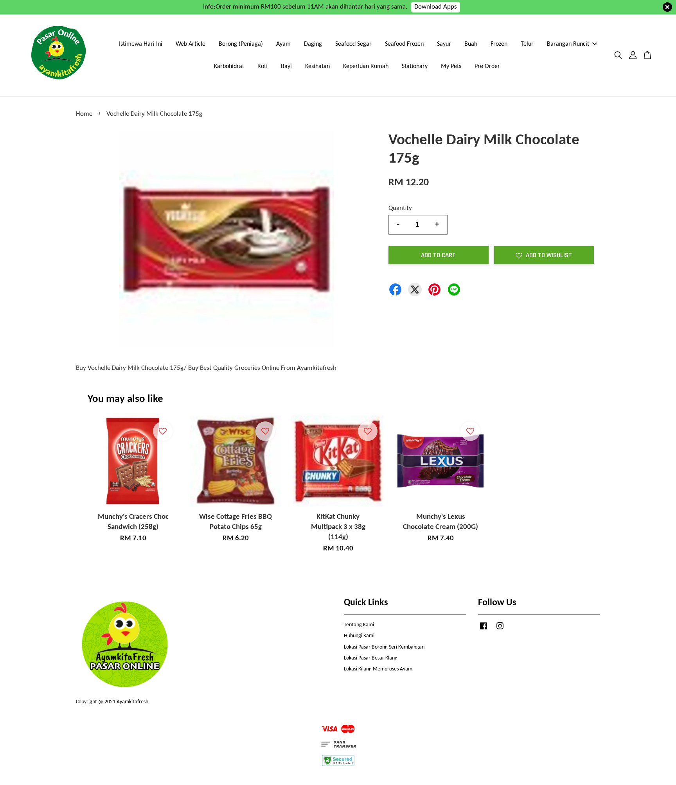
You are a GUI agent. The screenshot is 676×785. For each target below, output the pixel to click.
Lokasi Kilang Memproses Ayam (378, 669)
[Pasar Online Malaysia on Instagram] (499, 630)
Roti (262, 66)
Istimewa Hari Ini (140, 44)
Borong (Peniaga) (241, 44)
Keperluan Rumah (365, 66)
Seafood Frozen (404, 44)
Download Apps (435, 7)
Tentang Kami (359, 625)
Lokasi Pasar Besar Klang (370, 658)
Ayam (283, 44)
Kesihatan (317, 66)
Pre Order (487, 66)
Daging (313, 44)
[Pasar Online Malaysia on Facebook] (483, 630)
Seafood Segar (353, 44)
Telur (527, 44)
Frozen (499, 44)
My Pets (451, 66)
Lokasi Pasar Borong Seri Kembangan (384, 647)
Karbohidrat (229, 66)
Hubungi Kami (359, 636)
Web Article (190, 44)
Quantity (400, 208)
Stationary (415, 66)
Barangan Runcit (568, 44)
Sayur (444, 44)
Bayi (286, 66)
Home (84, 114)
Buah (470, 44)
